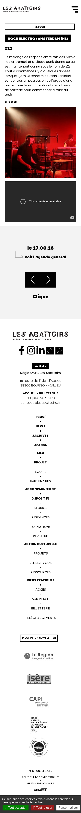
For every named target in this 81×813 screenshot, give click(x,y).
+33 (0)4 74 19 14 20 (40, 398)
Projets (40, 553)
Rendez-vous (40, 563)
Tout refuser (43, 807)
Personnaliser (68, 807)
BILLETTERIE (48, 393)
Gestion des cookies (40, 783)
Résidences (40, 517)
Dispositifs (41, 499)
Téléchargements (40, 618)
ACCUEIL (29, 393)
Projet (40, 462)
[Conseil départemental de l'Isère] (39, 679)
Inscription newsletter (39, 638)
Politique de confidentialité (40, 777)
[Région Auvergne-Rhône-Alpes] (39, 656)
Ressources (40, 572)
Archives (40, 436)
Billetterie (40, 608)
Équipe (40, 472)
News (40, 426)
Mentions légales (40, 771)
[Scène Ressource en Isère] (39, 747)
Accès (40, 590)
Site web (11, 101)
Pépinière (40, 536)
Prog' (41, 417)
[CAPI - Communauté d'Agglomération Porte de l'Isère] (39, 702)
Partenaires (40, 481)
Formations (40, 527)
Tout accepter (17, 807)
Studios (40, 508)
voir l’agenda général (45, 257)
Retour (40, 27)
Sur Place (40, 599)
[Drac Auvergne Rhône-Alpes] (39, 724)
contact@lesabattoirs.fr (40, 403)
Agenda (40, 445)
